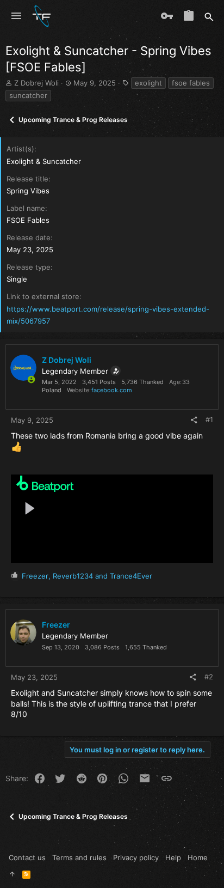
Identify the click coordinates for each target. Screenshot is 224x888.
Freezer (56, 624)
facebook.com (111, 390)
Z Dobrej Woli (36, 82)
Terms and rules (79, 857)
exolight (148, 82)
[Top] (12, 874)
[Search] (209, 16)
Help (173, 857)
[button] (16, 16)
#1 (209, 419)
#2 (208, 676)
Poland (51, 390)
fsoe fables (191, 82)
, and (87, 575)
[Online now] (31, 379)
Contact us (27, 857)
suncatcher (28, 95)
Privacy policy (136, 857)
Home (198, 857)
